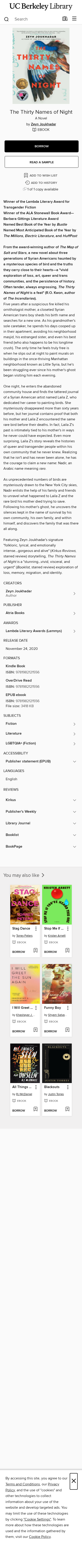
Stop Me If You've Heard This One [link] (54, 929)
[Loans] (65, 19)
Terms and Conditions (22, 1484)
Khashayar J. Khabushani (25, 1015)
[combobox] (31, 19)
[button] (42, 146)
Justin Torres (56, 1094)
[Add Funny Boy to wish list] (67, 1030)
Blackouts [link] (51, 1087)
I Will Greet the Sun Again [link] (22, 1008)
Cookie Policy (40, 1536)
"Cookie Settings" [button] (37, 1519)
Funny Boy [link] (52, 1008)
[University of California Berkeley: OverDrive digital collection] (41, 6)
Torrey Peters (24, 936)
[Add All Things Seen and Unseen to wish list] (35, 1109)
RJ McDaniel (24, 1094)
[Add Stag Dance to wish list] (35, 951)
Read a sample (42, 162)
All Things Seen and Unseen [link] (22, 1087)
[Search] (6, 19)
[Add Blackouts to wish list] (67, 1109)
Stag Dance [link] (21, 929)
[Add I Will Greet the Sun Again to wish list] (35, 1030)
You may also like (22, 875)
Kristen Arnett (57, 936)
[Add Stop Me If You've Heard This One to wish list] (67, 951)
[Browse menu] (74, 19)
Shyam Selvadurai (57, 1015)
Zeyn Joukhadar (43, 124)
